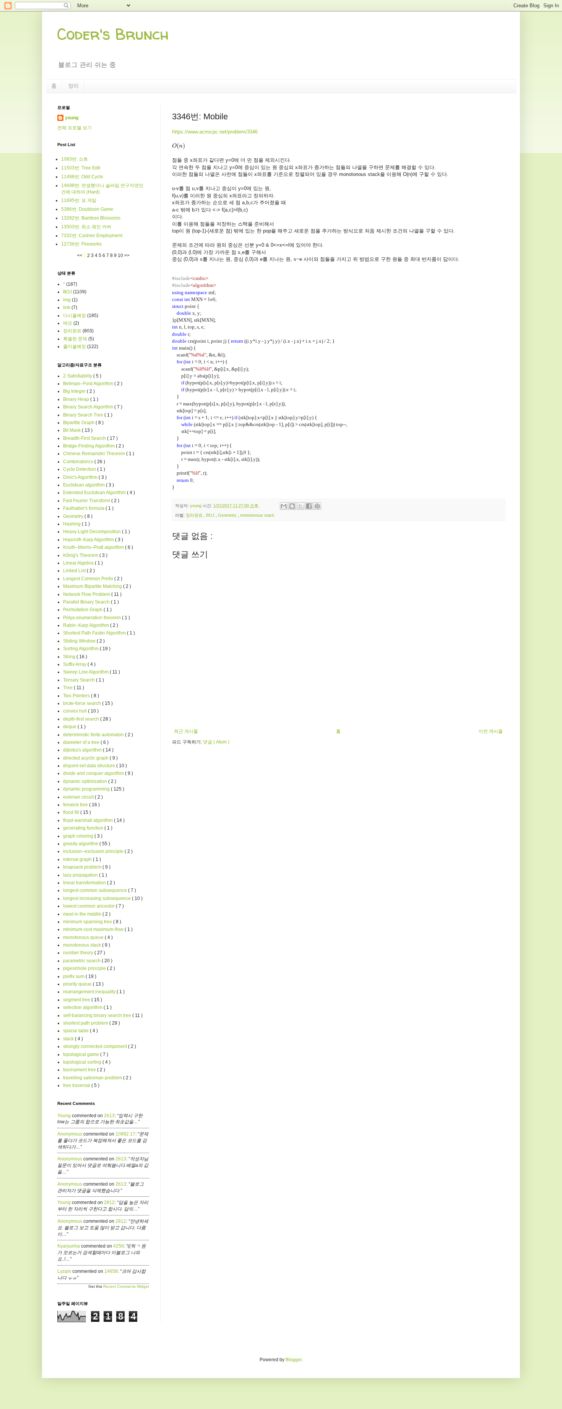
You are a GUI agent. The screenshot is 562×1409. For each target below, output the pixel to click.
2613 (109, 1115)
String (69, 656)
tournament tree (80, 1069)
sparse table (76, 1030)
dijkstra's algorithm (83, 750)
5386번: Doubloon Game (87, 209)
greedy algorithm (81, 843)
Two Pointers (77, 695)
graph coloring (78, 836)
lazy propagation (81, 875)
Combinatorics (78, 461)
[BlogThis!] (292, 506)
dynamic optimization (85, 781)
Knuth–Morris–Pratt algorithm (94, 547)
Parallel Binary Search (87, 602)
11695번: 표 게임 (78, 200)
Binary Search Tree (83, 415)
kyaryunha (68, 1246)
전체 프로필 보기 (74, 127)
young (71, 117)
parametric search (82, 960)
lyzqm (64, 1271)
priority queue (78, 984)
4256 (118, 1246)
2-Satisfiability (78, 376)
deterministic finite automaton (94, 734)
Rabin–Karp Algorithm (86, 625)
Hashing (72, 524)
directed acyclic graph (86, 758)
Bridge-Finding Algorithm (89, 446)
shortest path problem (86, 1023)
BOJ (211, 515)
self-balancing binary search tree (97, 1015)
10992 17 (125, 1134)
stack (69, 1038)
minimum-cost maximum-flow (94, 929)
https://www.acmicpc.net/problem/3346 (215, 132)
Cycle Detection (80, 469)
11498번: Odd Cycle (82, 176)
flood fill (71, 812)
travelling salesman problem (93, 1077)
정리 (73, 86)
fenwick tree (76, 804)
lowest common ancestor (89, 906)
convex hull (75, 711)
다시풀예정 (74, 315)
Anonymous (69, 1134)
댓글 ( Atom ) (216, 742)
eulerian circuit (79, 797)
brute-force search (82, 703)
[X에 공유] (300, 506)
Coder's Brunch (113, 34)
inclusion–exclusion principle (94, 851)
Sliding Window (80, 641)
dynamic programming (87, 789)
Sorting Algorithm (81, 648)
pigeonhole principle (85, 968)
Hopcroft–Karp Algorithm (89, 539)
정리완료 (195, 515)
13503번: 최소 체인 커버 (86, 226)
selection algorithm (83, 1007)
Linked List (75, 570)
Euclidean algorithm (84, 485)
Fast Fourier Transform (87, 500)
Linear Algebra (79, 563)
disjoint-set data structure (89, 765)
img (67, 300)
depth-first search (81, 719)
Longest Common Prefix (88, 578)
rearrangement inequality (90, 991)
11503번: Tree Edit (80, 168)
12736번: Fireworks (81, 244)
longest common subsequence (95, 890)
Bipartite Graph (79, 422)
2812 (109, 1202)
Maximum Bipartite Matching (93, 586)
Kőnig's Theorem (81, 555)
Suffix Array (75, 664)
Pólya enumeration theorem (92, 617)
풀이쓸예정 (74, 346)
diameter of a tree (82, 742)
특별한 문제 (75, 339)
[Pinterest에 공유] (317, 506)
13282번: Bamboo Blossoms (90, 218)
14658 (111, 1271)
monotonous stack (257, 515)
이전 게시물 (491, 731)
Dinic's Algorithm (81, 477)
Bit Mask (72, 430)
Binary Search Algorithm (88, 407)
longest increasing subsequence (97, 898)
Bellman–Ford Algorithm (88, 383)
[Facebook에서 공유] (309, 506)
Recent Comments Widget (126, 1286)
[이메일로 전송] (283, 506)
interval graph (78, 859)
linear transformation (85, 882)
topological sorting (82, 1062)
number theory (78, 952)
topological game (81, 1054)
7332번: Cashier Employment (91, 235)
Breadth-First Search (85, 438)
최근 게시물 (186, 731)
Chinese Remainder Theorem (94, 453)
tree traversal (77, 1085)
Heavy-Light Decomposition (92, 531)
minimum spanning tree (88, 921)
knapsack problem (82, 867)
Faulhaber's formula (84, 508)
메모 (67, 323)
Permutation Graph (83, 609)
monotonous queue (84, 937)
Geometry (228, 515)
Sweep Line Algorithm (86, 672)
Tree (68, 687)
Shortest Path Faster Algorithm (95, 633)
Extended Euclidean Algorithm (95, 492)
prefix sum (74, 976)
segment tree (77, 999)
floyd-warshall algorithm (88, 820)
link (66, 307)
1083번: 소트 (74, 159)
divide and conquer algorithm (94, 773)
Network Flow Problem (87, 594)
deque (70, 726)
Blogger (294, 1359)
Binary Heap (76, 399)
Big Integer (75, 391)
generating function (83, 828)
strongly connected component (95, 1046)
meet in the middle (82, 914)
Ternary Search (79, 680)
